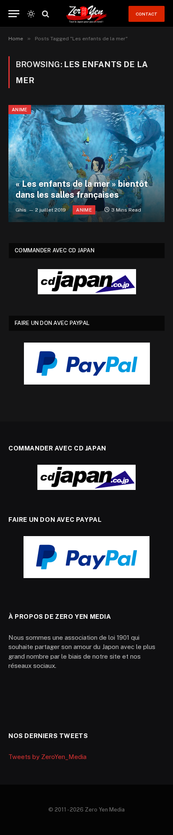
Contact (146, 13)
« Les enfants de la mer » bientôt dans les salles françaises (82, 189)
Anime (20, 109)
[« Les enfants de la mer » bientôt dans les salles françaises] (86, 163)
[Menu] (13, 13)
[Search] (44, 13)
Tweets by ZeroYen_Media (47, 756)
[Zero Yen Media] (87, 13)
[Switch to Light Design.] (31, 14)
